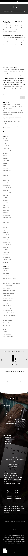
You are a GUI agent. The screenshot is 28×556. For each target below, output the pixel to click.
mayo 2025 (5, 155)
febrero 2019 (6, 210)
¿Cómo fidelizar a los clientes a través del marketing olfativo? (12, 21)
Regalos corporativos (11, 412)
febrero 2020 (6, 180)
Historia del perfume (8, 298)
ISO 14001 (16, 419)
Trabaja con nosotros (11, 423)
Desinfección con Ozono (9, 290)
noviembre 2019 (7, 188)
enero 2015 (5, 254)
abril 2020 (5, 175)
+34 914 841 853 (14, 466)
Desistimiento (7, 443)
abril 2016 (5, 232)
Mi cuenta (6, 439)
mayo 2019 (5, 202)
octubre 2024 (6, 160)
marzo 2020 (6, 178)
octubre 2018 (6, 220)
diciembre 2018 (6, 215)
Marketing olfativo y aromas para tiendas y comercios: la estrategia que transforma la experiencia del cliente (13, 106)
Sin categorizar (6, 322)
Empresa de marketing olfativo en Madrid (14, 508)
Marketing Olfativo (11, 29)
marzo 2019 (6, 207)
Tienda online (7, 441)
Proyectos (5, 318)
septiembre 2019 (7, 192)
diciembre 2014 (6, 257)
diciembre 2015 (6, 242)
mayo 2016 (5, 230)
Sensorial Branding (16, 75)
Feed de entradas (7, 334)
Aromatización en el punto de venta (11, 283)
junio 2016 (5, 227)
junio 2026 (5, 140)
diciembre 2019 (6, 185)
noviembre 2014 (7, 259)
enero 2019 (5, 212)
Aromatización (6, 25)
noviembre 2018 (7, 217)
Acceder (5, 331)
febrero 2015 (6, 252)
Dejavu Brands (6, 27)
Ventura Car (9, 417)
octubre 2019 (6, 190)
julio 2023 (5, 163)
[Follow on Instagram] (14, 398)
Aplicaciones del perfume (9, 270)
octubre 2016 (6, 225)
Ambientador (6, 268)
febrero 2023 (6, 165)
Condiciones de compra (10, 437)
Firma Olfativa (6, 295)
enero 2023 (5, 168)
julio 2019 (5, 197)
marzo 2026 (6, 145)
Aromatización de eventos (9, 280)
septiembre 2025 (7, 150)
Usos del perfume (7, 325)
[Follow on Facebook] (11, 398)
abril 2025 (5, 158)
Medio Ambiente (7, 305)
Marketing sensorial (7, 303)
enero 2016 (5, 239)
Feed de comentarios (8, 336)
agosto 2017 (6, 222)
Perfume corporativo (12, 31)
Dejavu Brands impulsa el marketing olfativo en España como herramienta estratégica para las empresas (13, 112)
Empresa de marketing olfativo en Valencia (14, 514)
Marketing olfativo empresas (11, 473)
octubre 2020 (6, 173)
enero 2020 (5, 183)
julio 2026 (5, 138)
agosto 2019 (6, 195)
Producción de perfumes (9, 315)
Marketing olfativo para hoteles (11, 490)
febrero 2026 (6, 148)
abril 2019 (5, 205)
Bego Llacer (7, 24)
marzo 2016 (6, 235)
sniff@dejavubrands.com (14, 464)
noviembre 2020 (7, 170)
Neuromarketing (7, 308)
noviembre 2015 (7, 244)
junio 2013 (5, 262)
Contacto (8, 408)
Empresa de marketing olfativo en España (14, 506)
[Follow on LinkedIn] (17, 398)
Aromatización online (8, 285)
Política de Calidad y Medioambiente (15, 421)
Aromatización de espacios (16, 25)
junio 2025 (5, 153)
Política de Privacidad (15, 521)
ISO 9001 (22, 419)
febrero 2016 (6, 237)
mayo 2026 (5, 143)
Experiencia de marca (15, 27)
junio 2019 (5, 200)
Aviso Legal (6, 521)
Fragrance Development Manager (14, 410)
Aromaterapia (6, 273)
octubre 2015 (6, 247)
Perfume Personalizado (8, 313)
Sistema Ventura (10, 415)
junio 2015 (5, 249)
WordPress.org (6, 339)
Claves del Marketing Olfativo (10, 67)
